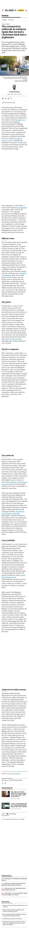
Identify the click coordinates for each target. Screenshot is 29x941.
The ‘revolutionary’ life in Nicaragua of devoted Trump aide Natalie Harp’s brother (14, 915)
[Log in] (26, 10)
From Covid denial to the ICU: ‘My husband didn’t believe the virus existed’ (19, 805)
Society (5, 16)
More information (5, 815)
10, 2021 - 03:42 (16, 94)
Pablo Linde (13, 798)
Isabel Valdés (14, 808)
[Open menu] (3, 10)
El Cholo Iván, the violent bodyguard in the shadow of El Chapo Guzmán (13, 910)
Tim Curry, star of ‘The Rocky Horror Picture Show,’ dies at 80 (14, 889)
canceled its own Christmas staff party (13, 512)
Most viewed (5, 901)
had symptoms (21, 208)
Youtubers (4, 19)
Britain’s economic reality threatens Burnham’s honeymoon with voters (13, 884)
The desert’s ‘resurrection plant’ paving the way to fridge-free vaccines (14, 893)
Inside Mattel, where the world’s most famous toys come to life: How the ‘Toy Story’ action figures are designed (14, 923)
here (23, 819)
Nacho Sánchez (14, 92)
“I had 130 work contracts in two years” (12, 918)
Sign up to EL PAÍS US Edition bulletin (13, 780)
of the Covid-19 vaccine (13, 339)
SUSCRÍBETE (21, 10)
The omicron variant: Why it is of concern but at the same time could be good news (18, 794)
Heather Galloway (16, 773)
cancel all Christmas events (13, 576)
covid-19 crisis (5, 24)
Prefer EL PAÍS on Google (9, 102)
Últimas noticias (6, 875)
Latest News (11, 19)
